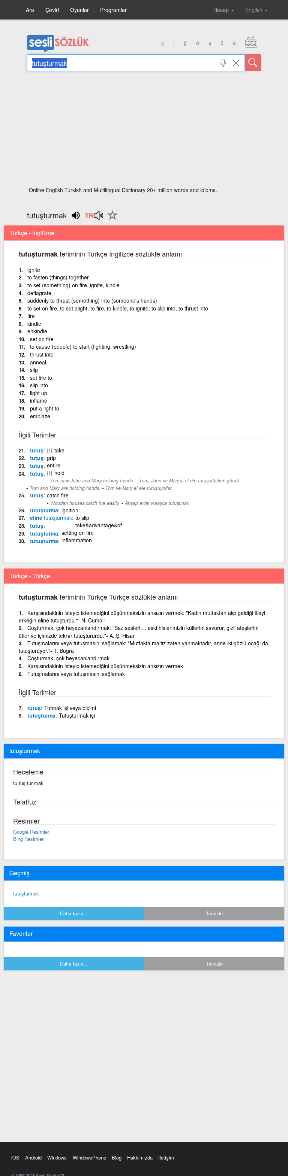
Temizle (214, 913)
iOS (15, 1157)
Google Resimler (31, 831)
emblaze (40, 416)
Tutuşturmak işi (77, 715)
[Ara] (253, 62)
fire (31, 315)
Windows (57, 1157)
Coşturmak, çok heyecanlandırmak (68, 658)
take (59, 450)
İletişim (166, 1157)
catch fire (58, 495)
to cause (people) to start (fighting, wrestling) (83, 346)
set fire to (41, 377)
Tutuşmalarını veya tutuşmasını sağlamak (76, 674)
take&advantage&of (98, 525)
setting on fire (78, 532)
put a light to (44, 408)
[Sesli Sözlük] (58, 50)
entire (53, 465)
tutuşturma (44, 510)
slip (34, 369)
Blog (117, 1157)
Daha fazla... (74, 913)
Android (33, 1157)
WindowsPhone (89, 1157)
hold (59, 472)
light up (38, 393)
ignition (70, 510)
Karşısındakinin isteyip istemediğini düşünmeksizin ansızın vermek (105, 666)
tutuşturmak (26, 893)
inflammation (77, 540)
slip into (39, 385)
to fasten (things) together (58, 277)
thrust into (42, 354)
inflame (38, 400)
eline (51, 517)
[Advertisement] (144, 131)
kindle (34, 323)
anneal (38, 362)
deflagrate (39, 293)
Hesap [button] (221, 9)
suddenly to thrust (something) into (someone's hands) (92, 300)
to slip (82, 517)
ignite (33, 269)
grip (51, 457)
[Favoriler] (110, 219)
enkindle (37, 331)
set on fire (42, 339)
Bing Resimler (28, 838)
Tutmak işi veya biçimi (70, 708)
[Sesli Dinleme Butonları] (94, 218)
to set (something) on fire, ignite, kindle (73, 285)
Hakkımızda (140, 1157)
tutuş (37, 450)
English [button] (254, 9)
